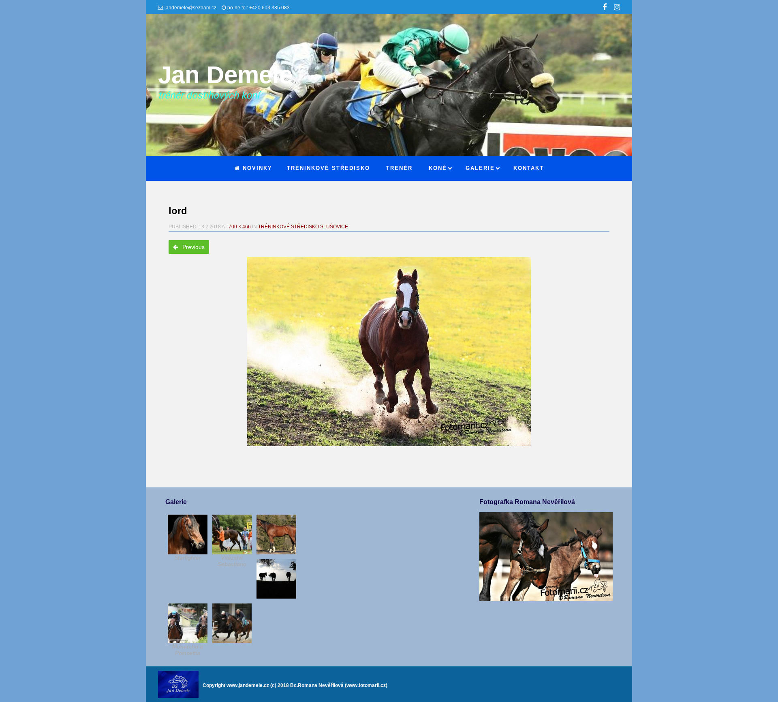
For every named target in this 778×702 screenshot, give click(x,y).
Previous (193, 247)
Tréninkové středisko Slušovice (303, 227)
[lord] (389, 351)
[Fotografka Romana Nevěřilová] (545, 599)
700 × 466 (240, 227)
